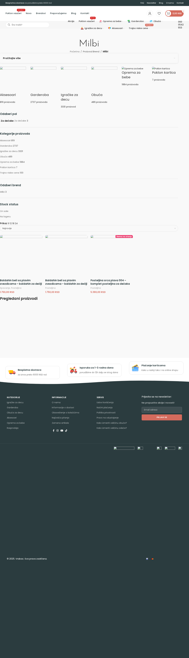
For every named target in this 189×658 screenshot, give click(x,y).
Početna (74, 51)
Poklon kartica (7, 167)
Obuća (3, 156)
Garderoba (6, 145)
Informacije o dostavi (63, 407)
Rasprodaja (12, 428)
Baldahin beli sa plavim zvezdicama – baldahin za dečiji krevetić (21, 284)
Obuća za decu (15, 412)
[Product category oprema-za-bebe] (135, 76)
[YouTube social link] (61, 430)
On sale (4, 211)
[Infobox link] (32, 372)
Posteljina (16, 287)
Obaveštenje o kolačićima (65, 412)
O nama (56, 402)
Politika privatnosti (106, 412)
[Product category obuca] (104, 85)
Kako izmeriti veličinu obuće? (112, 422)
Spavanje (5, 287)
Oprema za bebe (9, 161)
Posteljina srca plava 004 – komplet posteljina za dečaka (110, 282)
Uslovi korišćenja (105, 402)
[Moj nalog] (149, 13)
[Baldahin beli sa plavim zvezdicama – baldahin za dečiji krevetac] (66, 256)
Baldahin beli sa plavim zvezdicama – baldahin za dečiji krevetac (66, 284)
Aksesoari (5, 140)
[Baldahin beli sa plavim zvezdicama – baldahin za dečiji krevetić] (21, 256)
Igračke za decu (9, 151)
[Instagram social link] (57, 430)
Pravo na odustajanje (108, 417)
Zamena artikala (60, 422)
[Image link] (124, 558)
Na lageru (5, 216)
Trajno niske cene (9, 172)
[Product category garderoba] (43, 85)
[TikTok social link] (66, 430)
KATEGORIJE (13, 397)
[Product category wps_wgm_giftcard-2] (165, 74)
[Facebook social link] (53, 430)
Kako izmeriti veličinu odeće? (112, 428)
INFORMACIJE (59, 397)
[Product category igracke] (74, 87)
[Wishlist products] (159, 13)
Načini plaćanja (105, 407)
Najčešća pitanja (60, 417)
